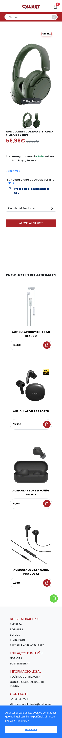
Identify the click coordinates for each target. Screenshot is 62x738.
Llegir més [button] (23, 721)
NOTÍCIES (16, 658)
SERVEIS (15, 635)
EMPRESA (16, 624)
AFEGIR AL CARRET (31, 223)
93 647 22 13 (21, 699)
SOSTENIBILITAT (20, 663)
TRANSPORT (17, 640)
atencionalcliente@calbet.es (32, 704)
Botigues (16, 629)
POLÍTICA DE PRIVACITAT (26, 677)
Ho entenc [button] (31, 729)
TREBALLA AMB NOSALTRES (27, 645)
